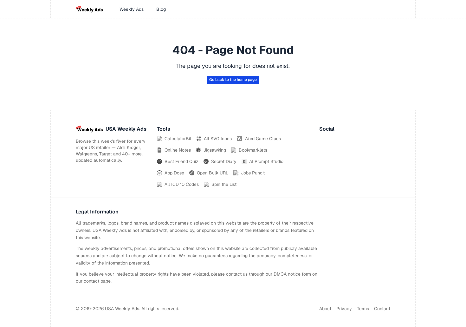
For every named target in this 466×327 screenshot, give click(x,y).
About (325, 308)
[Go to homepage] (89, 9)
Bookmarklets (253, 150)
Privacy (344, 308)
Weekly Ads (132, 9)
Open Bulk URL (212, 173)
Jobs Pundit (253, 173)
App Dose (174, 173)
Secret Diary (223, 161)
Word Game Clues (262, 138)
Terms (363, 308)
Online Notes (178, 150)
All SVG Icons (218, 138)
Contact (382, 308)
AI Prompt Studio (266, 161)
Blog (161, 9)
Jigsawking (215, 150)
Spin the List (223, 184)
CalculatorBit (178, 138)
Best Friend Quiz (181, 161)
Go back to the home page (233, 79)
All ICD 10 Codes (182, 184)
